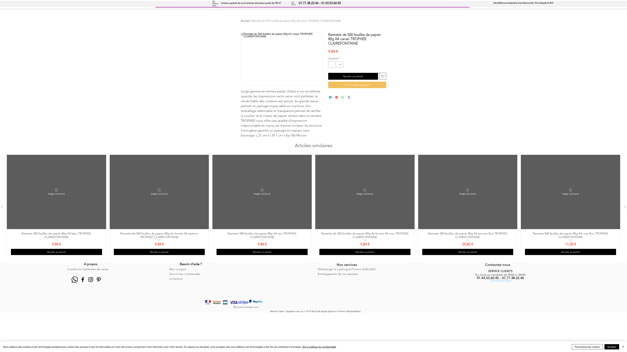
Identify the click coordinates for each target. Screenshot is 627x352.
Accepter (611, 346)
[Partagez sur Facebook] (330, 97)
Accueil (245, 20)
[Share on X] (349, 97)
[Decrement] (331, 64)
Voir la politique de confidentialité (319, 346)
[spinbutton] (335, 64)
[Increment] (340, 64)
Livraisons (176, 278)
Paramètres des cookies (587, 346)
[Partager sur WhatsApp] (343, 97)
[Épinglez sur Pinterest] (336, 97)
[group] (313, 206)
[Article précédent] (2, 207)
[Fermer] (623, 346)
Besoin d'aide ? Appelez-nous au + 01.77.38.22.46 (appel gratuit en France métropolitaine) (315, 311)
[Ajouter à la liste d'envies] (382, 76)
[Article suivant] (625, 207)
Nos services (347, 265)
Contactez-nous (497, 265)
